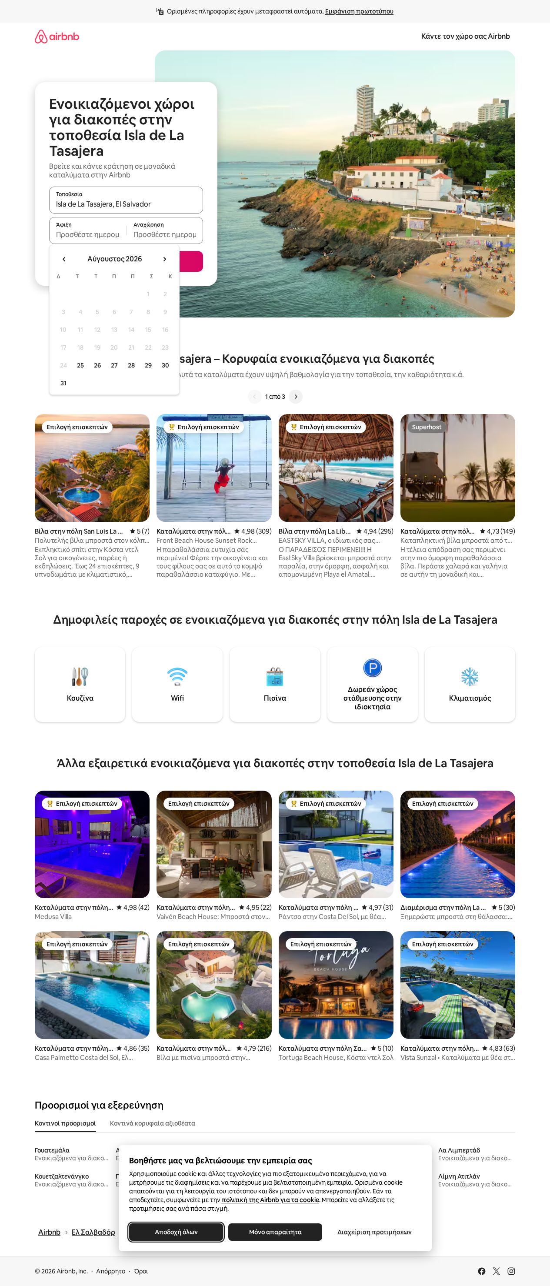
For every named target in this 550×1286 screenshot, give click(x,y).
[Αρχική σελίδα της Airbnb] (57, 36)
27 (114, 365)
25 (80, 365)
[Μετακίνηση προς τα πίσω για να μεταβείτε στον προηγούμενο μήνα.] (64, 259)
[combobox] (126, 204)
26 (97, 365)
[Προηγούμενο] (255, 397)
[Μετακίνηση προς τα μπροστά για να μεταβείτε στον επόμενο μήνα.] (164, 259)
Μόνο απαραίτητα (275, 1232)
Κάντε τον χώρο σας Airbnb (465, 36)
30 (165, 365)
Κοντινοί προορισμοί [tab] (65, 1123)
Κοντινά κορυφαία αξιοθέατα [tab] (152, 1123)
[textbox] (87, 234)
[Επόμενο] (296, 397)
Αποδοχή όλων (175, 1232)
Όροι (140, 1271)
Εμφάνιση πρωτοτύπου (359, 11)
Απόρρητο (110, 1271)
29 (148, 365)
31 (63, 383)
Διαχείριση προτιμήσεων (374, 1232)
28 (131, 365)
